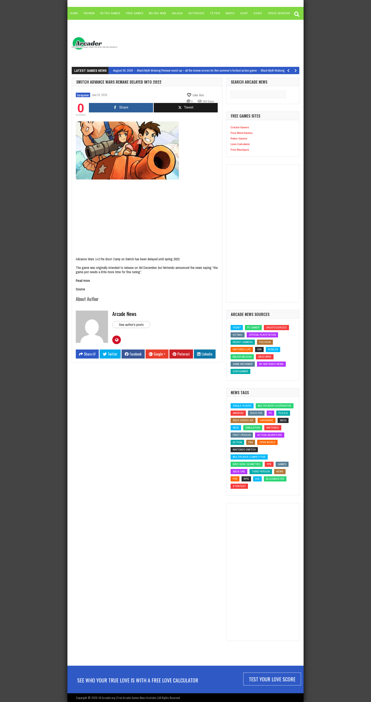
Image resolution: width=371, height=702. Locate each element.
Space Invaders (279, 13)
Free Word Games (242, 133)
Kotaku (237, 335)
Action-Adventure (269, 435)
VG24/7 (237, 327)
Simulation (252, 427)
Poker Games (239, 138)
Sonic (258, 13)
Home (74, 13)
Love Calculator (240, 144)
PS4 (250, 442)
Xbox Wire (264, 357)
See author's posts (131, 324)
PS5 (235, 479)
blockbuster (275, 479)
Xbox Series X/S (243, 420)
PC (270, 413)
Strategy (239, 486)
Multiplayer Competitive (249, 457)
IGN (259, 349)
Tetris (215, 13)
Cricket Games (240, 127)
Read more (83, 280)
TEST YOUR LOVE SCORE (272, 679)
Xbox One (239, 471)
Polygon (265, 342)
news (279, 471)
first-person (242, 435)
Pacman (89, 13)
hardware (266, 420)
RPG (246, 479)
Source (80, 289)
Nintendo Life (242, 349)
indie (236, 427)
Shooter (256, 413)
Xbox (283, 420)
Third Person (261, 471)
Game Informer (243, 364)
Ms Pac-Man (157, 13)
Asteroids (196, 13)
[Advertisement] (203, 43)
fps (269, 464)
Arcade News (124, 313)
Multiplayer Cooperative (274, 406)
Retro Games (110, 13)
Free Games (134, 13)
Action (237, 442)
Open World (267, 442)
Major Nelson (242, 357)
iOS (257, 479)
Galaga (177, 13)
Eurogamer (83, 95)
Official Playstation (262, 335)
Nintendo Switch (244, 449)
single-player (242, 406)
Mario (230, 13)
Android (238, 413)
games (282, 464)
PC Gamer (253, 327)
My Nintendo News (271, 364)
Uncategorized (276, 327)
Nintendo (272, 427)
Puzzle (283, 413)
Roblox (273, 349)
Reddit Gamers (243, 342)
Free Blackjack (240, 149)
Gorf (244, 13)
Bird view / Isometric (246, 464)
